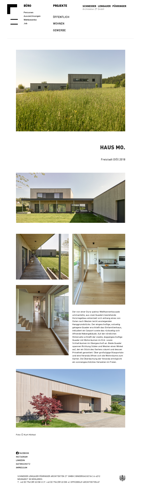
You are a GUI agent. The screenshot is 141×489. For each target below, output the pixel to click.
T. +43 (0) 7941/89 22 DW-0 (30, 482)
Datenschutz (23, 464)
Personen (28, 12)
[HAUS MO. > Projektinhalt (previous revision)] (70, 198)
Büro (27, 6)
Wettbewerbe (30, 19)
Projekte (60, 6)
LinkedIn (20, 460)
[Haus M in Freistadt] (70, 90)
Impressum (21, 467)
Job (25, 23)
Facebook (24, 453)
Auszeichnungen (32, 16)
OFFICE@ (75, 482)
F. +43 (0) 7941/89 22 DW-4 (56, 482)
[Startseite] (13, 9)
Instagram (22, 457)
